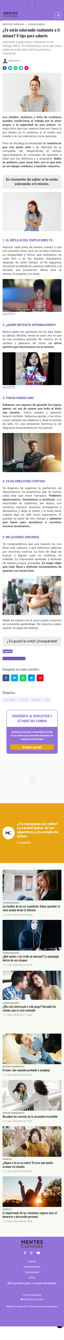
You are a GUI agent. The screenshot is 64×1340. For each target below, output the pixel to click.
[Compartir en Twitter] (10, 68)
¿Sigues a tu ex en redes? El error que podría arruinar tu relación (28, 1165)
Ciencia (7, 1159)
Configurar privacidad (33, 1299)
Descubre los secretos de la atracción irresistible (30, 1116)
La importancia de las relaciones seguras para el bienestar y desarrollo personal (30, 1215)
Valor (47, 699)
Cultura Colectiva (14, 658)
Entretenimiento (13, 1066)
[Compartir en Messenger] (21, 68)
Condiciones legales (32, 1295)
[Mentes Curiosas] (25, 1253)
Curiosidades (36, 24)
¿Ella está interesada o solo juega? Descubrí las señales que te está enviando (29, 1008)
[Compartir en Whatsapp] (15, 68)
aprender (36, 699)
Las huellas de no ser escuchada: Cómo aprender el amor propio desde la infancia (31, 908)
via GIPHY (9, 313)
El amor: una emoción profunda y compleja (26, 1070)
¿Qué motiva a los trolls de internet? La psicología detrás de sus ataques (31, 958)
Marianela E (14, 60)
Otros (32, 1277)
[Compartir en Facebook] (5, 68)
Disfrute (23, 699)
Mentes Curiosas (13, 24)
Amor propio (9, 699)
